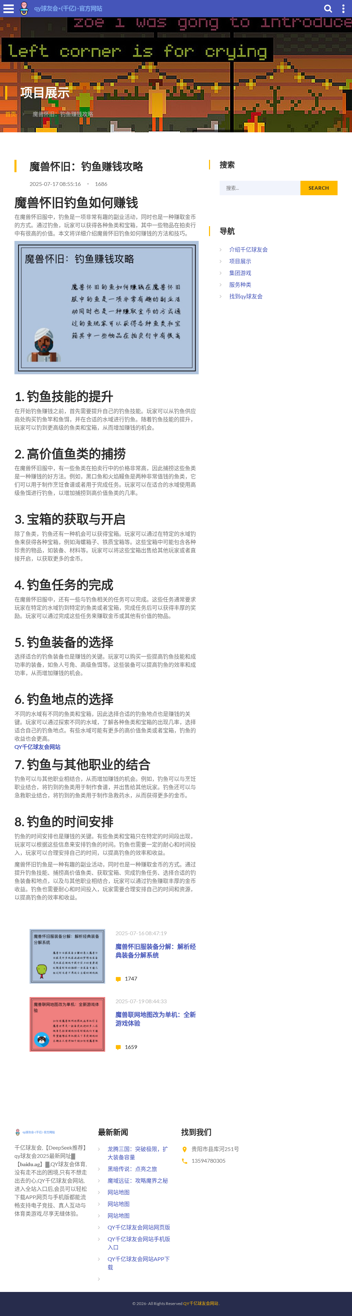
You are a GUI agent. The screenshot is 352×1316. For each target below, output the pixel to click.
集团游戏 (240, 272)
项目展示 (240, 261)
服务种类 (240, 284)
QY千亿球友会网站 (200, 1303)
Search (319, 188)
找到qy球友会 (246, 296)
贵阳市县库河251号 (215, 1149)
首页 (10, 114)
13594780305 (208, 1160)
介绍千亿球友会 (248, 249)
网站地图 (119, 1192)
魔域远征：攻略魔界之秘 (138, 1180)
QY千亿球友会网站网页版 (139, 1227)
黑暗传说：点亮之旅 (132, 1168)
